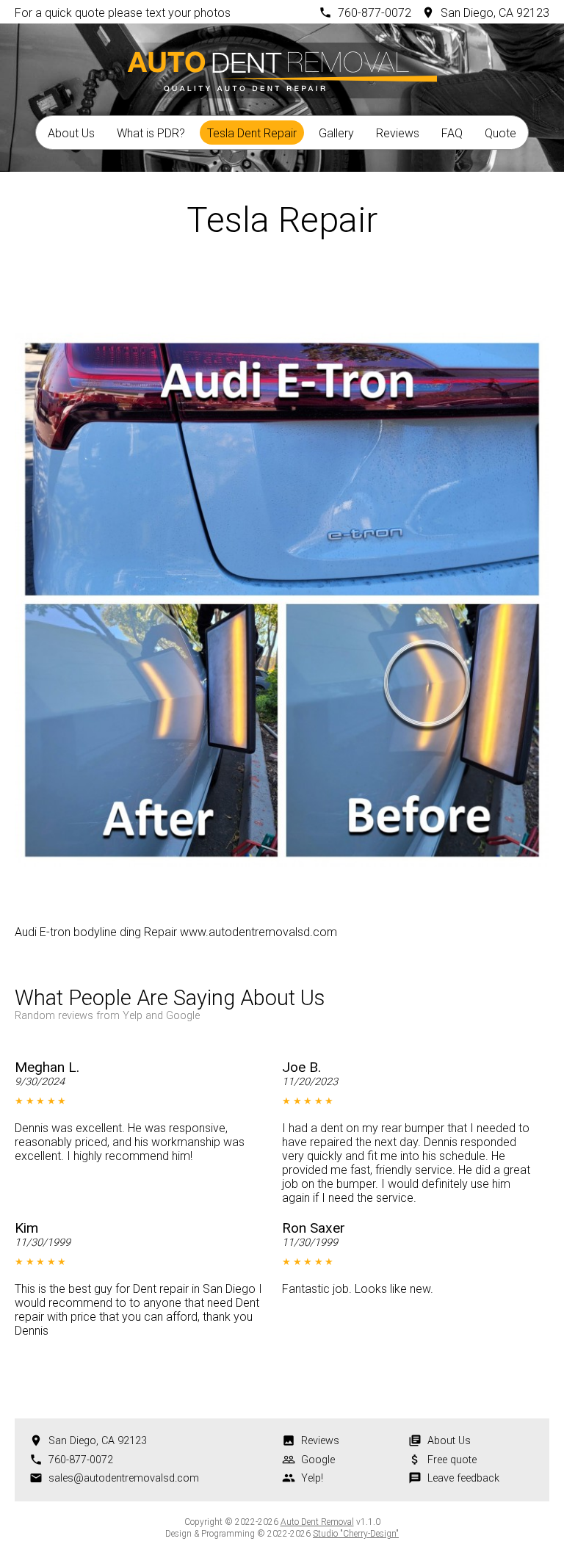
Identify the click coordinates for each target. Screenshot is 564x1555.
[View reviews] (354, 1002)
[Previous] (242, 284)
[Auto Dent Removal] (282, 68)
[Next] (321, 284)
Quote (500, 133)
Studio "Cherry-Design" (356, 1534)
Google (318, 1460)
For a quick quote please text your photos (123, 13)
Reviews (397, 133)
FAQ (452, 133)
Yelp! (312, 1478)
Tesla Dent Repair (252, 133)
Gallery (336, 133)
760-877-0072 (374, 13)
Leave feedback (463, 1478)
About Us (71, 133)
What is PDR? (151, 133)
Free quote (452, 1460)
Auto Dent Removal (317, 1522)
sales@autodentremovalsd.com (123, 1478)
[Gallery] (282, 284)
